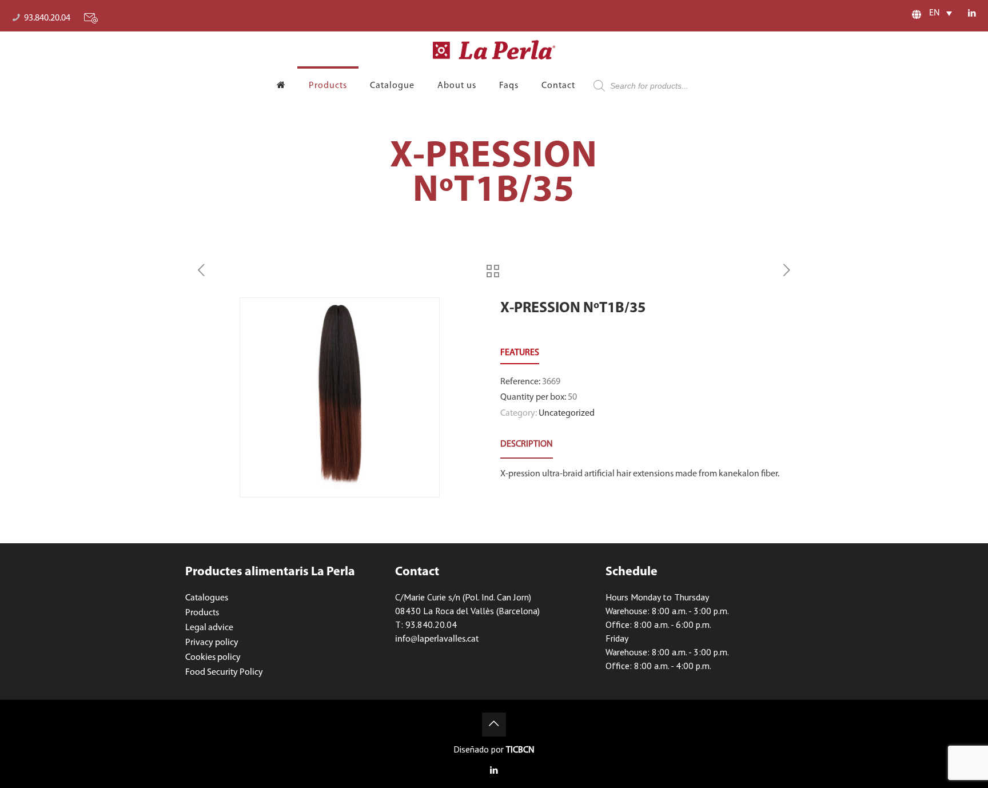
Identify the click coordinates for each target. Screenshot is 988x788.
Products (202, 613)
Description (526, 444)
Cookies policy (213, 657)
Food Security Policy (224, 672)
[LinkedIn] (972, 14)
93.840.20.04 (47, 18)
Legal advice (209, 627)
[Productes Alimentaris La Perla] (494, 49)
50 (572, 397)
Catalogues (206, 598)
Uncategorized (567, 413)
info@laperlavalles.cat (437, 639)
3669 (551, 382)
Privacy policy (211, 642)
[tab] (526, 445)
